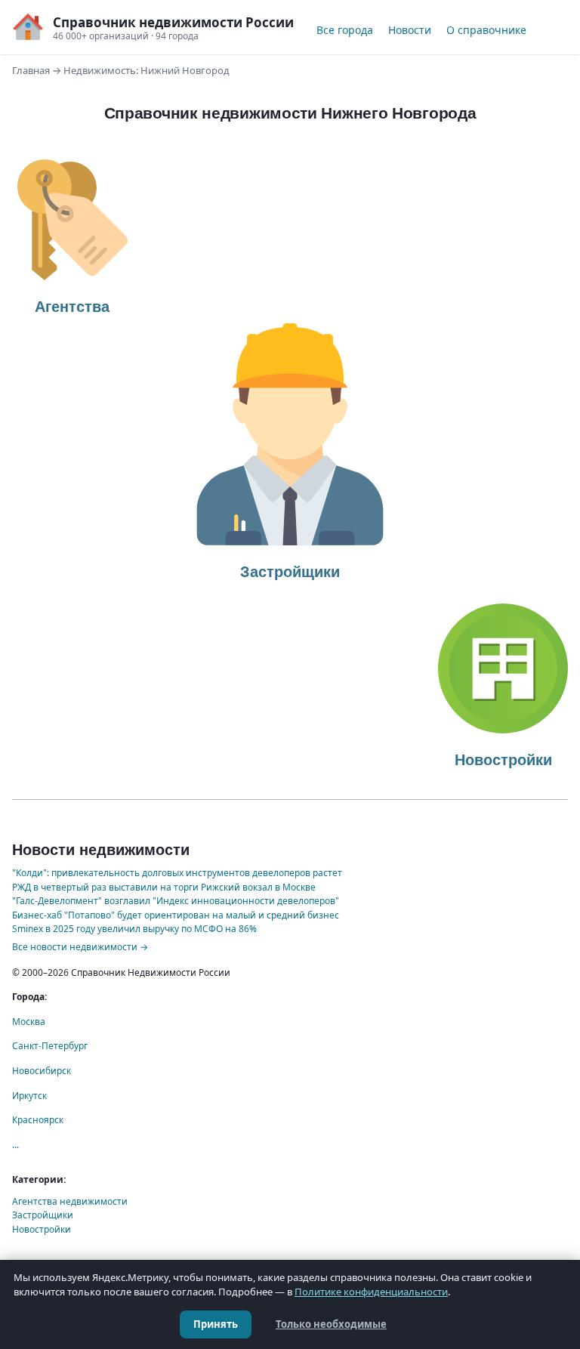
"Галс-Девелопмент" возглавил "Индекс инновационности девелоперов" (175, 900)
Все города (344, 30)
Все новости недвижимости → (80, 946)
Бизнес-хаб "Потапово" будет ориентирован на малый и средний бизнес (175, 915)
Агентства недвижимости (70, 1201)
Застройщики (42, 1215)
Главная (31, 70)
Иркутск (29, 1095)
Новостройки (41, 1229)
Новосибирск (41, 1070)
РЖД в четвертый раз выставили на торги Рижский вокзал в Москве (164, 887)
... (15, 1144)
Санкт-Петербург (50, 1045)
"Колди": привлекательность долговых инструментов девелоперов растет (177, 872)
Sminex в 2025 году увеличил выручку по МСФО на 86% (134, 928)
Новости (409, 30)
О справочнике (486, 30)
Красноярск (37, 1119)
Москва (28, 1021)
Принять (215, 1324)
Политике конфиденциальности (371, 1291)
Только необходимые (331, 1324)
